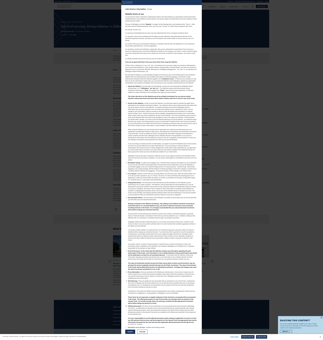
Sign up (285, 331)
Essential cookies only (248, 336)
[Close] (320, 337)
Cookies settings (234, 336)
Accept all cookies (261, 336)
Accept (130, 332)
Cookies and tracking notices (155, 327)
